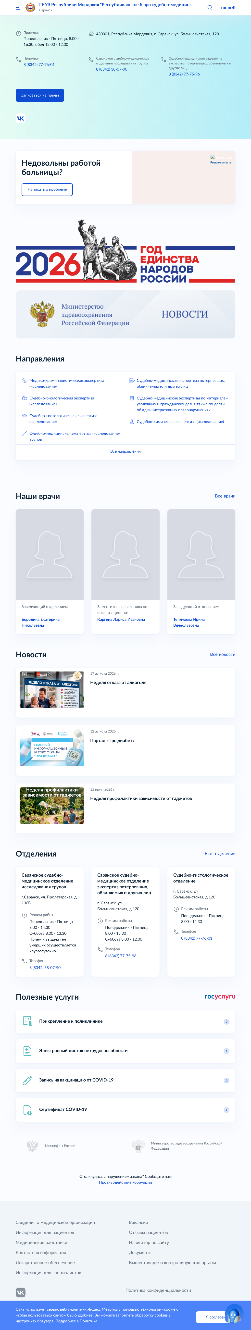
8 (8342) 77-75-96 (184, 74)
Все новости (222, 654)
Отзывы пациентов (148, 1233)
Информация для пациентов (45, 1233)
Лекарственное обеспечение (45, 1263)
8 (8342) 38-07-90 (111, 69)
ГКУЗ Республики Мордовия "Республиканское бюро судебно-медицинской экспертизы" (132, 5)
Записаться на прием (40, 95)
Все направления (125, 451)
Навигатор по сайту (149, 1243)
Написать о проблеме (47, 189)
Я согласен (216, 1317)
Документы (140, 1253)
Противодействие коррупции (125, 1182)
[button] (210, 7)
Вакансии (138, 1222)
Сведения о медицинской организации (55, 1222)
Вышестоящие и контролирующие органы (172, 1263)
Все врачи (225, 496)
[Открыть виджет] (234, 1313)
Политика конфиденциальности (158, 1290)
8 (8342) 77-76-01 (39, 65)
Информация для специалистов (48, 1273)
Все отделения (220, 854)
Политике (88, 1321)
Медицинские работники (41, 1243)
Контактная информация (41, 1253)
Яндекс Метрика (103, 1309)
